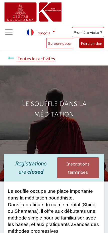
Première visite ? (88, 32)
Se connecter (60, 43)
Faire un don (91, 43)
